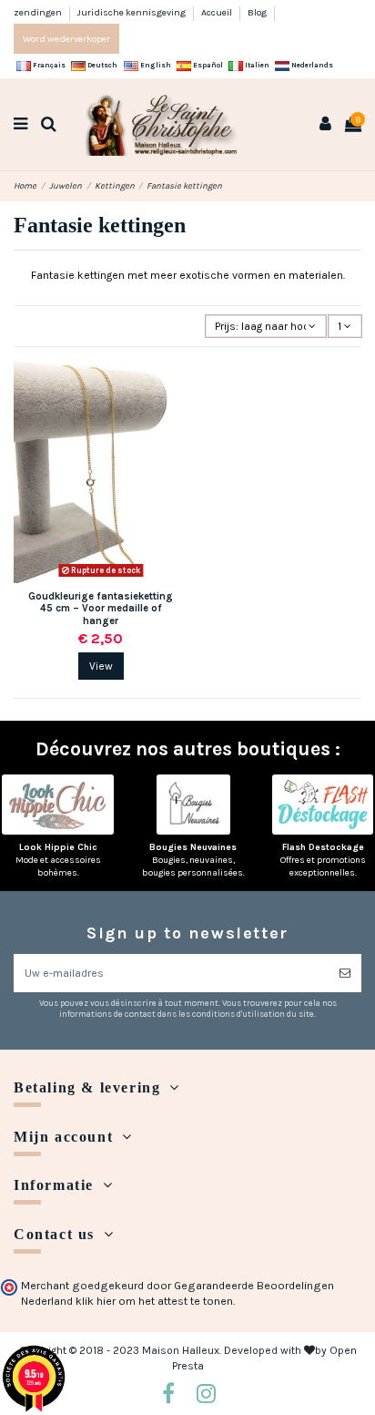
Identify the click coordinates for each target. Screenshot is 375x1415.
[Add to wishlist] (175, 382)
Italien (256, 65)
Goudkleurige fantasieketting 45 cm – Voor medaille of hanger (100, 608)
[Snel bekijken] (175, 443)
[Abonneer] (345, 973)
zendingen (39, 12)
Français (48, 65)
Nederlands (311, 65)
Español (207, 65)
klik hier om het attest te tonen (154, 1301)
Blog (257, 12)
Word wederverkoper (66, 39)
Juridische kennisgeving (132, 12)
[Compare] (175, 413)
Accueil (217, 12)
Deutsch (101, 65)
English (154, 65)
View (101, 666)
